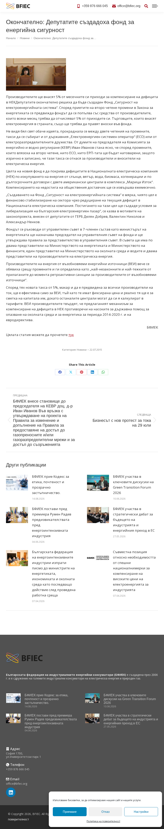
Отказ (105, 811)
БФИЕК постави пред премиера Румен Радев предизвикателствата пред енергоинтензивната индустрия (51, 522)
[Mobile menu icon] (155, 6)
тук (71, 334)
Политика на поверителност (103, 821)
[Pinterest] (82, 372)
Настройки (141, 811)
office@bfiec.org (128, 6)
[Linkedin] (11, 792)
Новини (82, 349)
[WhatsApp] (103, 372)
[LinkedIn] (92, 372)
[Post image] (17, 483)
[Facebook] (60, 372)
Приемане (70, 811)
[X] (71, 372)
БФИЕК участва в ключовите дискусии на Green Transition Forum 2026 (133, 484)
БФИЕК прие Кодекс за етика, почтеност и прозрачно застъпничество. (50, 484)
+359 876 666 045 (95, 6)
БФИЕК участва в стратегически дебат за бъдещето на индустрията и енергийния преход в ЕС (134, 519)
